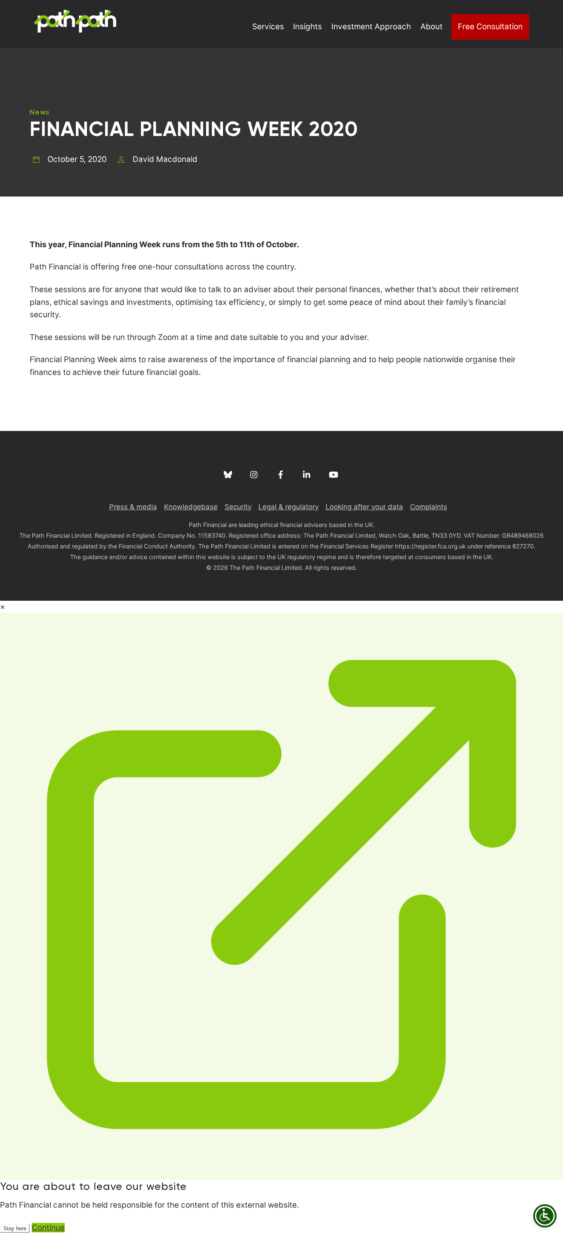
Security (238, 507)
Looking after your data (364, 507)
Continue (48, 1227)
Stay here (14, 1228)
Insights (307, 26)
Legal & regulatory (288, 507)
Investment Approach (371, 26)
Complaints (428, 507)
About (431, 26)
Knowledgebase (191, 507)
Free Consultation (490, 26)
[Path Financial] (75, 28)
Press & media (133, 507)
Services (268, 26)
